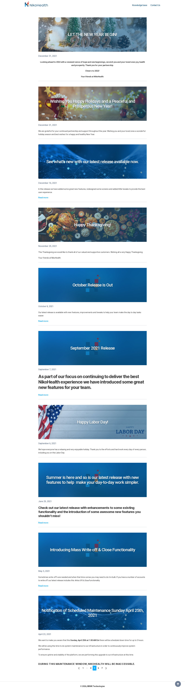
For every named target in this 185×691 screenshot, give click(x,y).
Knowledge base (139, 5)
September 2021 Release (92, 348)
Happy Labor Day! (92, 422)
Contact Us (155, 5)
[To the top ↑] (178, 684)
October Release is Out (92, 285)
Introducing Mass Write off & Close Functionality (92, 549)
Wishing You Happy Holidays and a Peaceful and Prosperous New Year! (92, 104)
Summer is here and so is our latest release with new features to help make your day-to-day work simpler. (92, 480)
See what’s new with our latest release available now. (92, 161)
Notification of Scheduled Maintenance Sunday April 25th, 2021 (93, 613)
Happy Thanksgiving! (92, 224)
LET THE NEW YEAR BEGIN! (92, 34)
